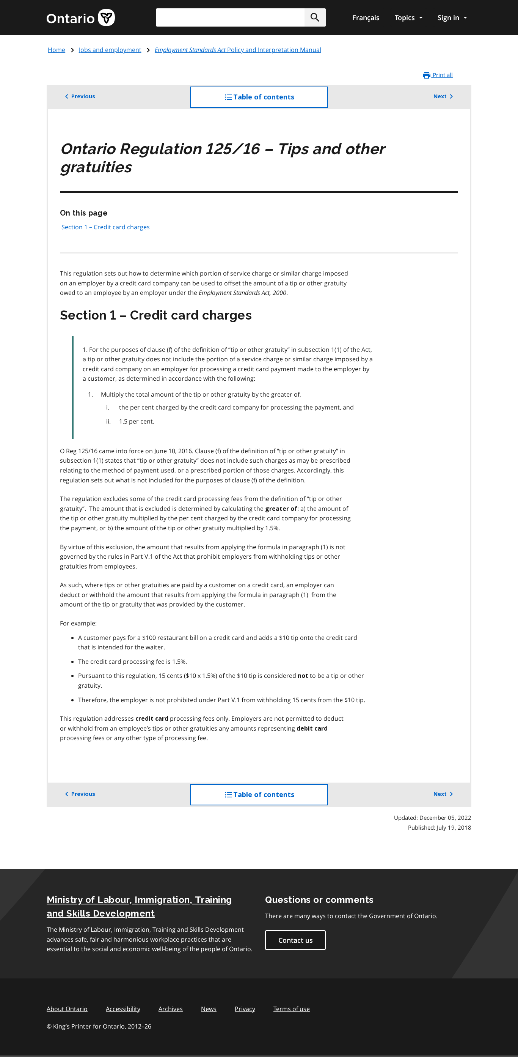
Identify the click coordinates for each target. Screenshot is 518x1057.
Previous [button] (83, 96)
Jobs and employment (110, 50)
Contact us (295, 940)
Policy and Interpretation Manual (238, 50)
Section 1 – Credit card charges (105, 227)
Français (366, 17)
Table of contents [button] (279, 100)
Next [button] (440, 96)
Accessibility (123, 1009)
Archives (171, 1009)
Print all (442, 75)
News (209, 1009)
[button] (315, 17)
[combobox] (241, 17)
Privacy (245, 1009)
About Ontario (67, 1009)
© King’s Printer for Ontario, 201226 (99, 1026)
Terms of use (291, 1009)
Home (56, 50)
